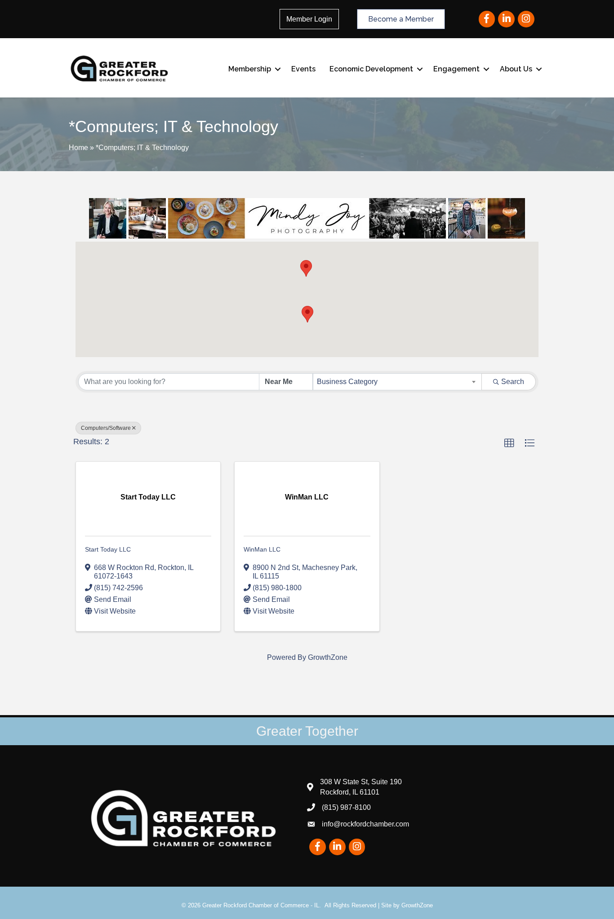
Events (303, 69)
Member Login (309, 19)
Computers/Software (106, 428)
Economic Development (371, 69)
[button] (306, 268)
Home (78, 147)
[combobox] (397, 381)
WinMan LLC (262, 549)
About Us (516, 69)
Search (512, 381)
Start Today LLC (108, 549)
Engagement (456, 69)
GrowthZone (327, 657)
